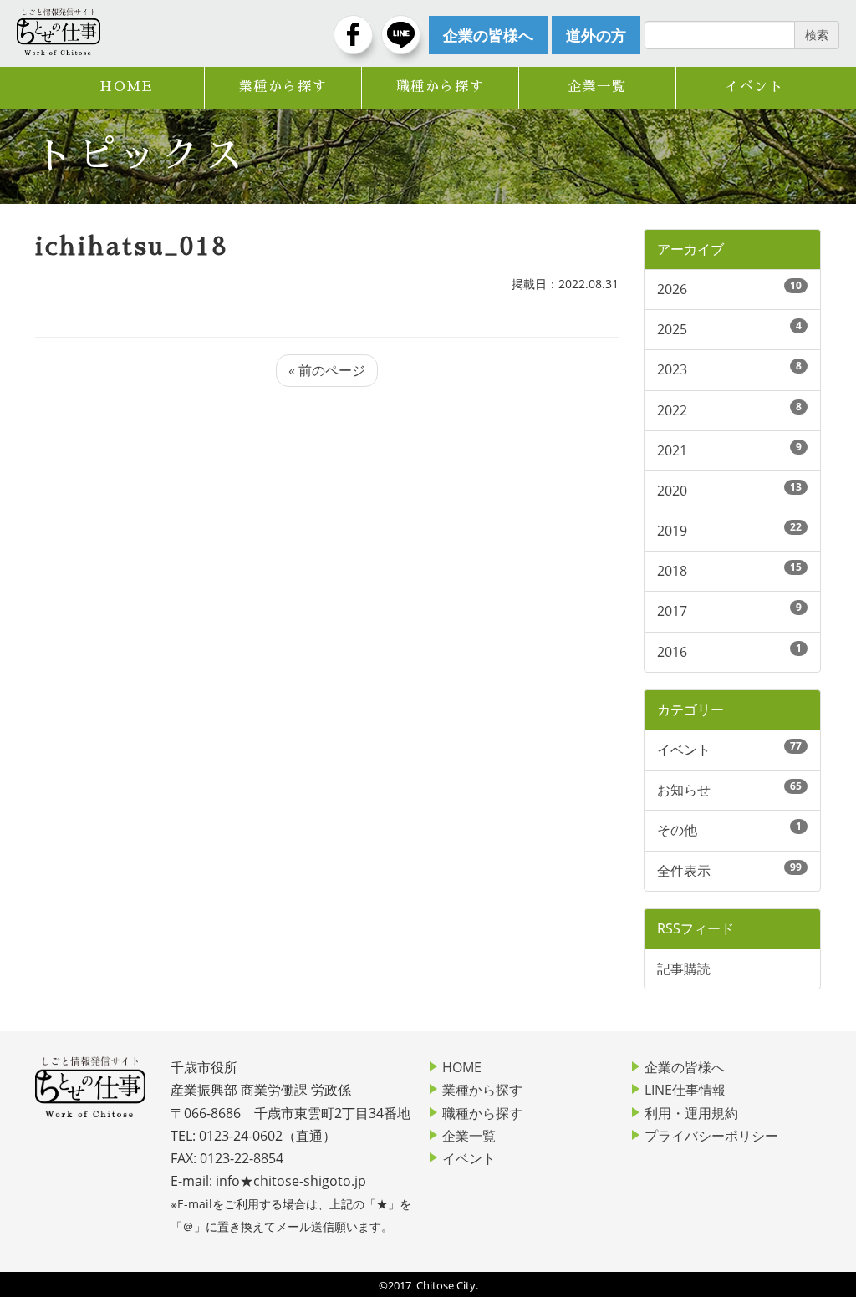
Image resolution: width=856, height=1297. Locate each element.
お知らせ (684, 790)
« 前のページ (326, 370)
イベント (754, 87)
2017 (672, 611)
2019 (672, 530)
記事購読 (684, 968)
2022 (672, 410)
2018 (672, 571)
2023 (672, 369)
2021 (672, 450)
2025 (672, 329)
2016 (672, 652)
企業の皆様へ (685, 1067)
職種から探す (440, 87)
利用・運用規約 (691, 1113)
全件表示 (684, 871)
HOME (125, 87)
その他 (677, 830)
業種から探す (283, 87)
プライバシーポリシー (711, 1136)
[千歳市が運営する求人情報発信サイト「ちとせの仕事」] (58, 31)
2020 (672, 490)
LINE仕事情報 (685, 1090)
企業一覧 (597, 87)
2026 (672, 289)
